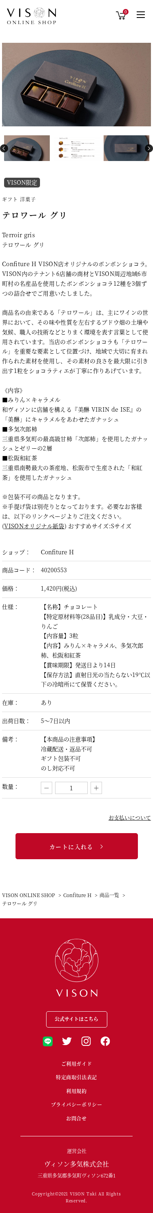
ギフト (10, 199)
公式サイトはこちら (76, 1018)
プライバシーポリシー (76, 1104)
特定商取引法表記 (76, 1077)
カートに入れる (71, 846)
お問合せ (76, 1118)
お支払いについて (130, 818)
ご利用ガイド (76, 1063)
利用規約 (76, 1090)
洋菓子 (28, 199)
